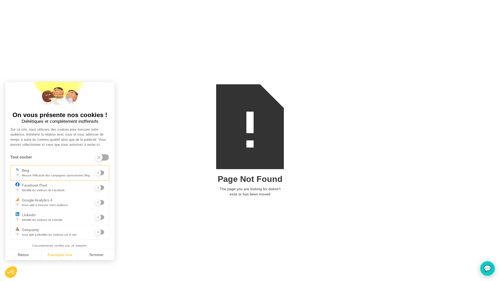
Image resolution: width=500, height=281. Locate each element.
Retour (23, 255)
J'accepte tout (59, 255)
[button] (11, 272)
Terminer (96, 255)
